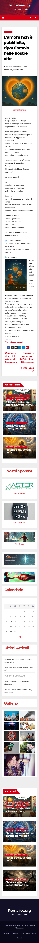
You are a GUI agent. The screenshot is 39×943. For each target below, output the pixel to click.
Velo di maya (19, 544)
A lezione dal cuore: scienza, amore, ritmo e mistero (19, 404)
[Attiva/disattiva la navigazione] (18, 18)
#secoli (16, 70)
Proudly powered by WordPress (14, 925)
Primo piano (8, 32)
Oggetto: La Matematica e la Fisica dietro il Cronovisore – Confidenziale (27, 360)
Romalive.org (19, 5)
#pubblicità (8, 70)
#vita (21, 70)
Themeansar (19, 928)
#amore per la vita (20, 66)
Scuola (34, 933)
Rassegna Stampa (20, 399)
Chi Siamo (6, 933)
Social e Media (25, 933)
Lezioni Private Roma (19, 522)
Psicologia (15, 933)
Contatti (19, 938)
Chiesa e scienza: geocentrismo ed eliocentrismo (16, 885)
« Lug (18, 637)
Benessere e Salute (12, 396)
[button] (31, 18)
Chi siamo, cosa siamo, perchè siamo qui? (19, 428)
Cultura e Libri (25, 396)
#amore (9, 66)
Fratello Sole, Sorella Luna (18, 451)
